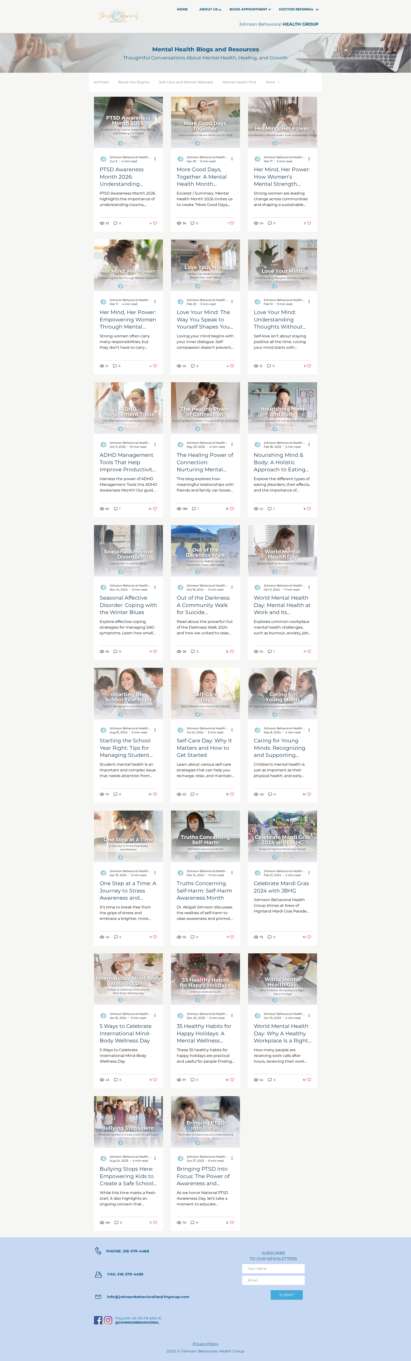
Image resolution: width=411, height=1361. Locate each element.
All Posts (101, 82)
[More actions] (156, 159)
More (270, 82)
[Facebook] (98, 1320)
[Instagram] (108, 1320)
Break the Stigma (133, 82)
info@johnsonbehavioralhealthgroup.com (148, 1296)
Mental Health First (239, 82)
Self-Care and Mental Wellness (186, 82)
